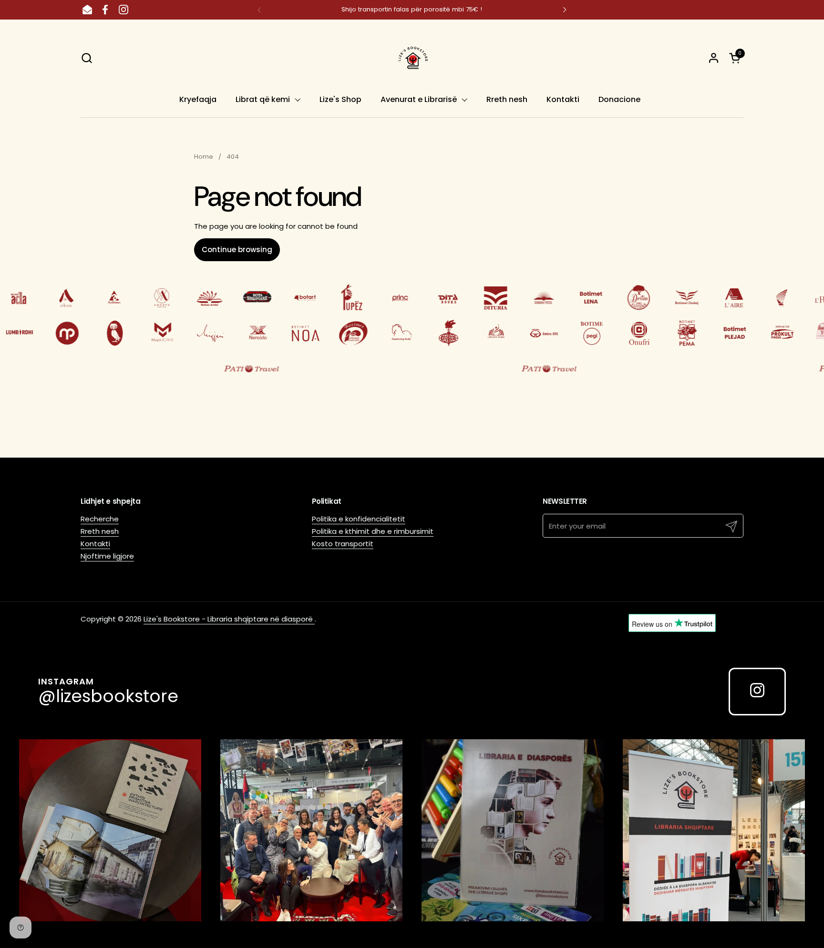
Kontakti (95, 544)
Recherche (100, 519)
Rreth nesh (100, 531)
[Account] (714, 58)
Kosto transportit (342, 544)
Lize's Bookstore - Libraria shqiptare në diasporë (229, 619)
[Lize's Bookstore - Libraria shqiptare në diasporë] (412, 58)
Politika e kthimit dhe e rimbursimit (372, 531)
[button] (87, 58)
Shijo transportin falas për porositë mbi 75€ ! (411, 9)
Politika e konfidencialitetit (358, 519)
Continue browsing (237, 250)
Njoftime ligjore (107, 556)
